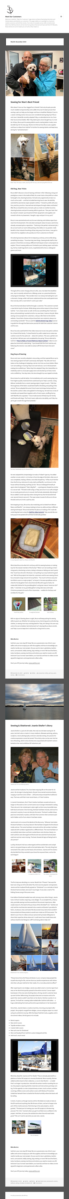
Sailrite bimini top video (44, 321)
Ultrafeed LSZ (28, 1183)
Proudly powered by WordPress (19, 1195)
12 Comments (21, 675)
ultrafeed (21, 1183)
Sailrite (27, 673)
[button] (30, 280)
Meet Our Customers (13, 16)
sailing (17, 1183)
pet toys (51, 673)
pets (55, 673)
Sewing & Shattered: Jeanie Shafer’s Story (31, 725)
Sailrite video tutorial (36, 512)
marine (56, 1181)
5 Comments (38, 1183)
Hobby (33, 673)
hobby (46, 673)
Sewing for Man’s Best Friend (25, 102)
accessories (41, 673)
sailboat (13, 1183)
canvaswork (50, 1181)
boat (39, 1181)
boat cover (43, 1181)
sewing (12, 675)
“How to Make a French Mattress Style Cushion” (32, 341)
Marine (33, 1181)
